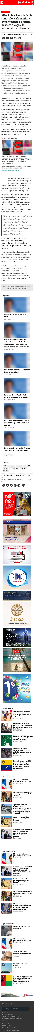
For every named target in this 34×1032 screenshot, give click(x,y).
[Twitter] (7, 38)
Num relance (7, 1021)
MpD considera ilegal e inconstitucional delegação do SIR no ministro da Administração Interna (22, 906)
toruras (23, 468)
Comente (10, 288)
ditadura (5, 470)
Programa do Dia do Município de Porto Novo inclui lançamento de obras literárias (22, 751)
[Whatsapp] (11, 38)
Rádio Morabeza (19, 34)
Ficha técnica (6, 1024)
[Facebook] (3, 38)
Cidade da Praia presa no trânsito (21, 964)
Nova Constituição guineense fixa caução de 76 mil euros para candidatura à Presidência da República (22, 978)
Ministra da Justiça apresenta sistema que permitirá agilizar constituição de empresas (16, 422)
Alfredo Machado (9, 466)
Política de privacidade (8, 1027)
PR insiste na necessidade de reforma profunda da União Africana (22, 794)
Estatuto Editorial (7, 1025)
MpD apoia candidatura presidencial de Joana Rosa (22, 780)
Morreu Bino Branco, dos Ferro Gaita (21, 927)
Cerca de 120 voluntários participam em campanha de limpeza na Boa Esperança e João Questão (22, 726)
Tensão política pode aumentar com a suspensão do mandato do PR (22, 953)
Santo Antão (21, 466)
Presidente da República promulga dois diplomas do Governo (22, 819)
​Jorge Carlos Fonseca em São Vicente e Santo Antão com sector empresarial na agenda (17, 450)
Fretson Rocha (8, 34)
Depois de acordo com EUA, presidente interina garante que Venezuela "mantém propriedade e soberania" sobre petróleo (22, 764)
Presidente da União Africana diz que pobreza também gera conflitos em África (23, 738)
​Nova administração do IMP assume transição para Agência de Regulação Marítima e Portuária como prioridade (22, 833)
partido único (14, 468)
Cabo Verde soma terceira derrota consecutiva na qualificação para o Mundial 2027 (22, 713)
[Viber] (15, 485)
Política (4, 11)
